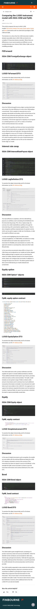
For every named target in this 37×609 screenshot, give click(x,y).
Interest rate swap (17, 28)
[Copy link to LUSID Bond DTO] (18, 507)
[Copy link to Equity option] (16, 269)
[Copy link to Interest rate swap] (21, 146)
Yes (7, 592)
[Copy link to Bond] (9, 474)
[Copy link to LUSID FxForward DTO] (23, 73)
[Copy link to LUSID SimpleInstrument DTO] (29, 429)
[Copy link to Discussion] (13, 103)
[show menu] (31, 3)
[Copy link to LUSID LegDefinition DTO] (25, 179)
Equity (32, 28)
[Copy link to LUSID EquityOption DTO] (25, 336)
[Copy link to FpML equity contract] (22, 419)
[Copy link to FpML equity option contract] (28, 298)
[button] (33, 604)
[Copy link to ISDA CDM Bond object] (23, 479)
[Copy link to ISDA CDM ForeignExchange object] (4, 59)
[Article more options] (33, 11)
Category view (8, 11)
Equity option (26, 28)
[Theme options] (34, 7)
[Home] (11, 3)
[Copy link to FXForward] (14, 51)
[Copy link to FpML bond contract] (21, 493)
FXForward (9, 28)
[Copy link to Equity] (10, 397)
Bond (5, 30)
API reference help (17, 79)
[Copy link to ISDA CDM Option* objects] (26, 275)
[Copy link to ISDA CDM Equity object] (24, 402)
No (16, 592)
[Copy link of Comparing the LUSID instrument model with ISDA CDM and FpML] (3, 20)
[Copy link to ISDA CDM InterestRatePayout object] (4, 154)
